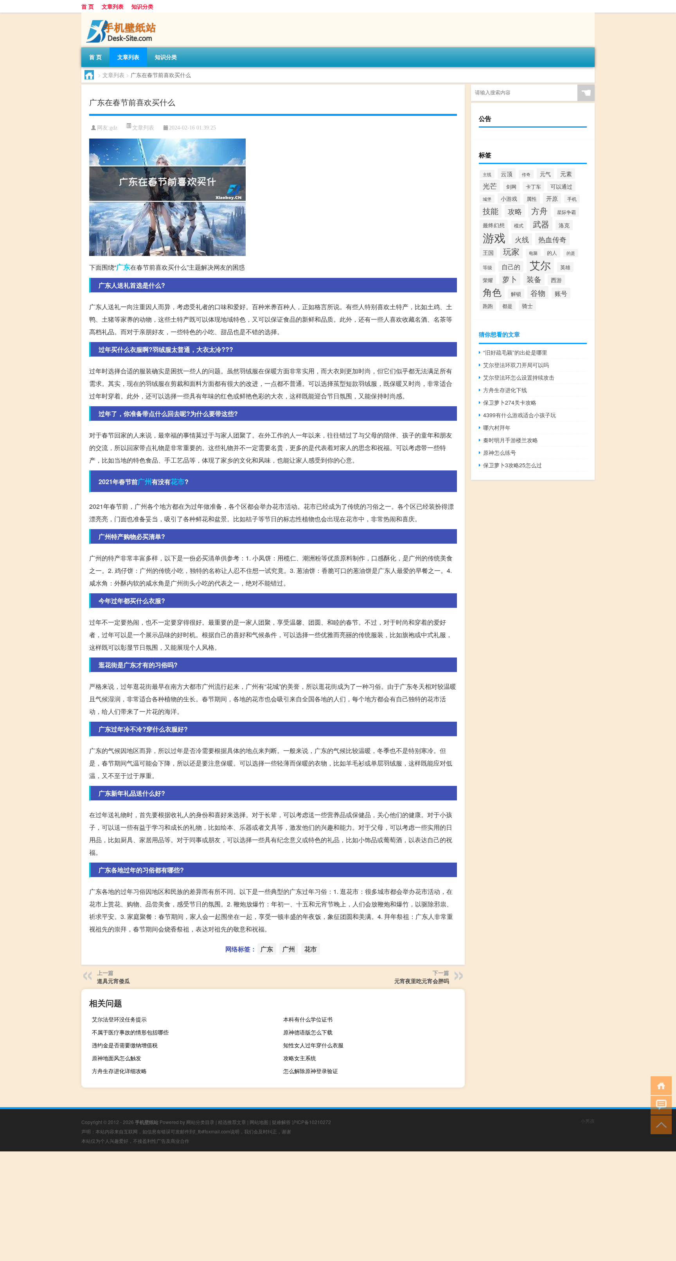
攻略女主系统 (299, 1058)
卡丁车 (533, 186)
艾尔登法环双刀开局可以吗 (516, 365)
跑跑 (488, 306)
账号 (561, 293)
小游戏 (509, 198)
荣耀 (488, 280)
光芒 (490, 186)
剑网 (511, 186)
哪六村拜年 (497, 427)
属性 (532, 198)
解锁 (516, 293)
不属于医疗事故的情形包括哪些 (130, 1032)
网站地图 (259, 1122)
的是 (570, 253)
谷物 (537, 292)
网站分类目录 (200, 1122)
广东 (123, 267)
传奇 (526, 174)
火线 (522, 239)
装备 (534, 279)
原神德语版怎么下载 (308, 1032)
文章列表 (113, 6)
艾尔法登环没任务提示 (119, 1019)
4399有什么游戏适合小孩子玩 (519, 415)
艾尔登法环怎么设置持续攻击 (518, 377)
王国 (488, 252)
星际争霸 (566, 212)
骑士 (527, 305)
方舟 (539, 210)
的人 (552, 252)
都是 (507, 306)
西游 (556, 280)
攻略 (515, 211)
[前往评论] (659, 1104)
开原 (552, 198)
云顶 (506, 173)
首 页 (87, 6)
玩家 (511, 251)
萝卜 (509, 279)
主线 (487, 174)
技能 (490, 210)
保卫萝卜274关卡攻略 (509, 402)
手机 (572, 199)
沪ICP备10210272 (311, 1122)
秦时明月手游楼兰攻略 (510, 440)
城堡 (487, 199)
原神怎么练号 (499, 452)
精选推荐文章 (232, 1122)
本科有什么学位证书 (308, 1019)
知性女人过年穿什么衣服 (313, 1045)
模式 (518, 225)
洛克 (564, 225)
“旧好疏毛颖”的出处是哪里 (515, 352)
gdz (113, 128)
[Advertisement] (234, 1206)
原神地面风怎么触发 (116, 1058)
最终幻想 (494, 225)
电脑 (533, 253)
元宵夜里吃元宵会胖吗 (421, 981)
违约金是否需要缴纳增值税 (125, 1045)
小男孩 (588, 1120)
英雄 (565, 267)
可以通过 (561, 186)
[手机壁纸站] (122, 15)
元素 (566, 173)
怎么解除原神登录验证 (310, 1071)
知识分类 (142, 6)
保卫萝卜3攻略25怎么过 (512, 465)
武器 (541, 224)
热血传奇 (552, 239)
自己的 (511, 266)
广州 (145, 481)
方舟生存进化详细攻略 (119, 1071)
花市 (178, 481)
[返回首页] (659, 1085)
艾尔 (540, 264)
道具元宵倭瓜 (113, 981)
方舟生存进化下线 (505, 390)
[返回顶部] (659, 1124)
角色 (492, 292)
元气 (545, 173)
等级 (487, 267)
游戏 (494, 237)
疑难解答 (281, 1122)
